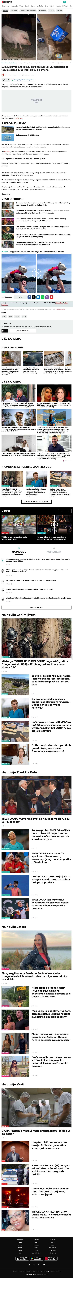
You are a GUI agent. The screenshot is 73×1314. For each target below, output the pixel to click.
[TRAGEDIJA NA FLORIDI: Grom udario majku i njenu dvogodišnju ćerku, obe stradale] (15, 1220)
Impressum (28, 1271)
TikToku (7, 151)
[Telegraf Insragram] (39, 1264)
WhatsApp (59, 303)
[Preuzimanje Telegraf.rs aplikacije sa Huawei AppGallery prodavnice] (51, 1259)
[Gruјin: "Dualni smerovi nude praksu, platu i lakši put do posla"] (37, 1107)
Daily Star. (19, 118)
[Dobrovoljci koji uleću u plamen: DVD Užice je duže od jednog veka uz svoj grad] (15, 1197)
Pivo (10, 316)
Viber (66, 303)
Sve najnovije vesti (36, 607)
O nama (15, 1271)
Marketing (21, 1271)
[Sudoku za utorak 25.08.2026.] (8, 137)
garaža (17, 316)
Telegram (5, 305)
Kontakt (58, 1271)
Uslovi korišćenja (60, 309)
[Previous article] (1, 657)
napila (24, 316)
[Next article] (71, 657)
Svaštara (13, 63)
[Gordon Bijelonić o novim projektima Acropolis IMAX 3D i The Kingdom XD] (54, 524)
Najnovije (19, 615)
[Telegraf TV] (43, 1264)
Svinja (4, 316)
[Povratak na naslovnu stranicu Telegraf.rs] (7, 2)
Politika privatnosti (49, 1271)
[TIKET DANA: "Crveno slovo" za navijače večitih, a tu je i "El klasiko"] (37, 795)
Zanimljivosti (6, 63)
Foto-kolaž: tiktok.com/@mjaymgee (11, 59)
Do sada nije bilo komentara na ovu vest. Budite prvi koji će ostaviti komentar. (27, 326)
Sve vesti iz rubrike (36, 501)
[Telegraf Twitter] (34, 1264)
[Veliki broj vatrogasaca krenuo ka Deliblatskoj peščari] (19, 524)
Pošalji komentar (23, 330)
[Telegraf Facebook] (29, 1264)
